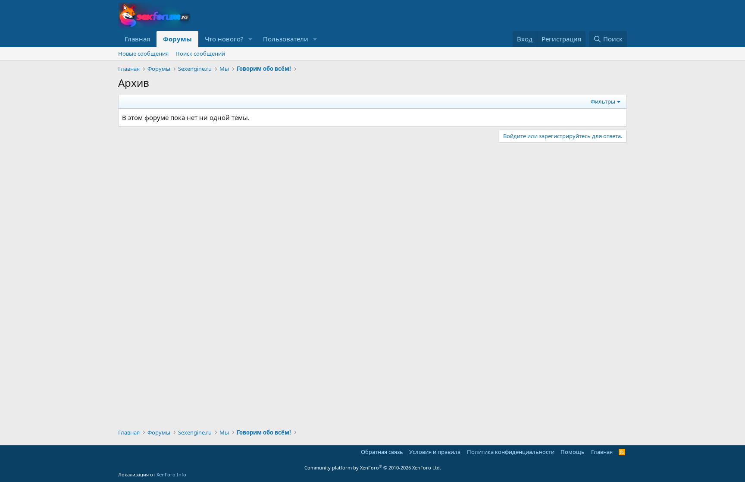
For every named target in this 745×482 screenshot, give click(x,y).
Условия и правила (434, 452)
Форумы (177, 39)
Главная (137, 39)
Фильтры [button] (603, 101)
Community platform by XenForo (372, 467)
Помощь (572, 452)
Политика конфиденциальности (510, 452)
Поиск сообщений (200, 53)
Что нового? (224, 39)
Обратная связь (382, 452)
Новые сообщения (143, 53)
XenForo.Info (171, 474)
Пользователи (285, 39)
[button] (250, 39)
